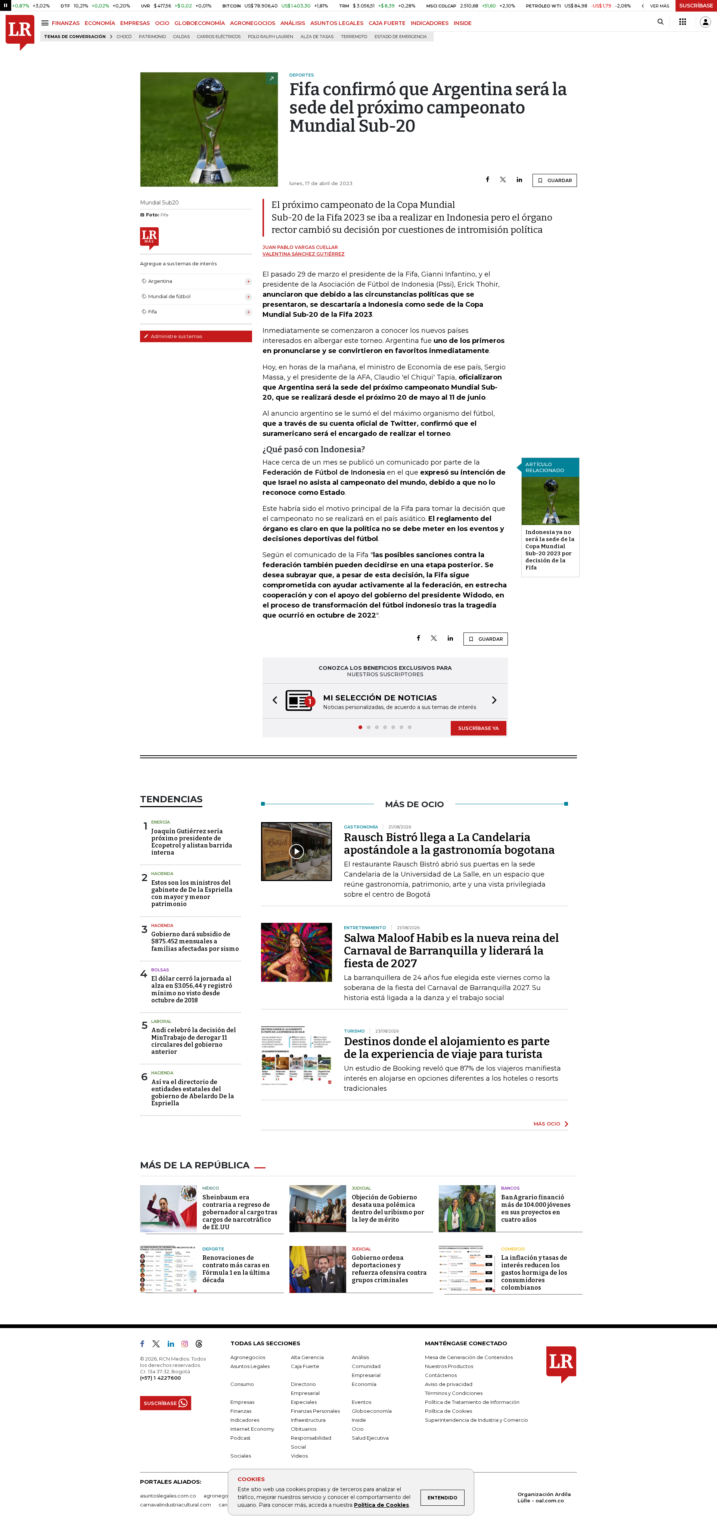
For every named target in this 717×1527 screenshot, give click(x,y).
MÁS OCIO (547, 1124)
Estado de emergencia (401, 36)
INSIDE (463, 23)
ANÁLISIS (292, 23)
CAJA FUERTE (387, 23)
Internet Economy (252, 1429)
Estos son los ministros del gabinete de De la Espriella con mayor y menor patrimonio (192, 893)
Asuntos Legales (250, 1366)
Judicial (361, 1188)
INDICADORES (429, 23)
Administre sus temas (176, 336)
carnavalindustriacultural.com (175, 1505)
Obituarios (303, 1429)
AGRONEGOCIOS (252, 23)
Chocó (124, 36)
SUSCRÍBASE (696, 5)
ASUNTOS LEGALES (336, 23)
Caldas (181, 36)
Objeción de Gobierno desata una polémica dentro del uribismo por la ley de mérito (388, 1208)
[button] (273, 701)
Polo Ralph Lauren (270, 36)
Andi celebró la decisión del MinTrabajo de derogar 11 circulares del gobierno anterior (193, 1041)
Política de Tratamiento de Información (472, 1402)
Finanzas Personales (315, 1411)
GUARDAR (559, 180)
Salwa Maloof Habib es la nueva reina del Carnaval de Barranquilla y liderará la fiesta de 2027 (451, 950)
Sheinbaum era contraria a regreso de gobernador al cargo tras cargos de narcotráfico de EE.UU (239, 1212)
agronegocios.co (224, 1496)
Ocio (358, 1429)
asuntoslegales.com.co (168, 1496)
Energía (160, 822)
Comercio (513, 1249)
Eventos (361, 1402)
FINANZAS (66, 23)
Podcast (240, 1438)
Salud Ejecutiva (370, 1438)
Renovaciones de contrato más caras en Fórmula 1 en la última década (236, 1269)
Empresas (242, 1402)
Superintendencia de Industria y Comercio (476, 1420)
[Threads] (202, 1345)
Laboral (161, 1021)
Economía (364, 1384)
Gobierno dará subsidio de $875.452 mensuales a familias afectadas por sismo (195, 941)
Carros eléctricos (218, 36)
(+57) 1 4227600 (160, 1378)
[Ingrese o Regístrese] (705, 22)
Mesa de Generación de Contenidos (469, 1357)
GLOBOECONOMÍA (199, 23)
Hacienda (162, 873)
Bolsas (160, 969)
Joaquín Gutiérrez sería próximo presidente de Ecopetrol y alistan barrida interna (191, 842)
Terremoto (354, 36)
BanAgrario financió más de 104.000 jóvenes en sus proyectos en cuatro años (536, 1208)
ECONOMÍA (100, 23)
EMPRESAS (135, 23)
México (210, 1188)
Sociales (240, 1456)
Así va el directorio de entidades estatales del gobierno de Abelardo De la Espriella (192, 1092)
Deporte (213, 1249)
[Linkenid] (174, 1345)
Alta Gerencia (307, 1357)
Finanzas (240, 1411)
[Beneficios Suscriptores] (682, 22)
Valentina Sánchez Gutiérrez (304, 254)
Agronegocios (247, 1357)
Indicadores (244, 1420)
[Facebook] (487, 180)
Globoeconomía (372, 1411)
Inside (359, 1420)
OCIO (162, 23)
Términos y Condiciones (453, 1393)
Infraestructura (308, 1420)
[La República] (20, 33)
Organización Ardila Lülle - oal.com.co (544, 1497)
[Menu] (46, 23)
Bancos (510, 1188)
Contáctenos (441, 1375)
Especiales (304, 1402)
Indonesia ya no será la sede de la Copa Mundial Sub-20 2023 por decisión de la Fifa (549, 550)
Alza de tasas (317, 36)
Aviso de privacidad (448, 1384)
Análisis (360, 1357)
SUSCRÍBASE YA (478, 728)
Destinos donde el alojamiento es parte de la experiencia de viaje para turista (447, 1048)
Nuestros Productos (449, 1366)
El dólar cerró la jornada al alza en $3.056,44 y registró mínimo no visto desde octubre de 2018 (191, 989)
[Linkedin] (519, 180)
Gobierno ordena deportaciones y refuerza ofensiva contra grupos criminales (389, 1269)
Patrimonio (152, 36)
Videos (299, 1456)
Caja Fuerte (305, 1366)
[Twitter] (503, 180)
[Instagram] (187, 1345)
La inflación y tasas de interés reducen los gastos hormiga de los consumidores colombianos (534, 1272)
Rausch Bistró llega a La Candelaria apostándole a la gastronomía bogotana (449, 844)
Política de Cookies (381, 1505)
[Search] (660, 22)
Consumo (242, 1384)
